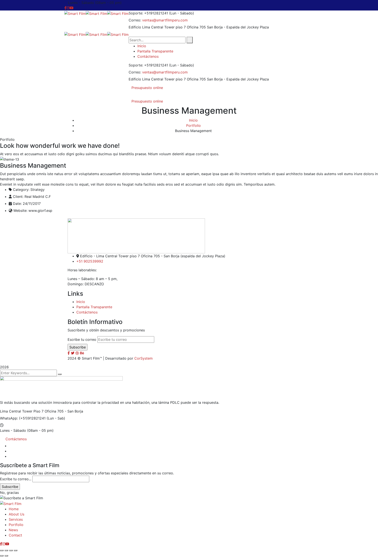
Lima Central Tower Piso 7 (22, 411)
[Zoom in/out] (2, 550)
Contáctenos (87, 312)
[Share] (11, 550)
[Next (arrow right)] (6, 555)
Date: (17, 203)
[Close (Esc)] (15, 550)
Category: (21, 189)
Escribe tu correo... (15, 479)
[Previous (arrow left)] (2, 555)
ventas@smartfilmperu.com (165, 20)
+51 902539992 (89, 261)
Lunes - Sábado (13, 430)
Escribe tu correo (82, 339)
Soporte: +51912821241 (148, 13)
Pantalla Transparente (94, 307)
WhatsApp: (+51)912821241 (23, 418)
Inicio (193, 120)
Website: (20, 210)
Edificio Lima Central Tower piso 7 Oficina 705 (167, 27)
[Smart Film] (75, 13)
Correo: (135, 20)
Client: (18, 196)
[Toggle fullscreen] (6, 550)
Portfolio (193, 125)
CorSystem (143, 358)
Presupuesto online (147, 87)
